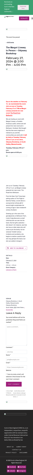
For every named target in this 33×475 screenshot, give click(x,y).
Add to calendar (17, 248)
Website (8, 370)
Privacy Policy (11, 453)
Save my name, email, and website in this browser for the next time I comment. (15, 376)
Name (8, 355)
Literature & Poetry (11, 270)
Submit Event (21, 447)
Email (8, 363)
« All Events (10, 42)
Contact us (16, 450)
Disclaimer (23, 453)
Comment (9, 347)
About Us (10, 447)
